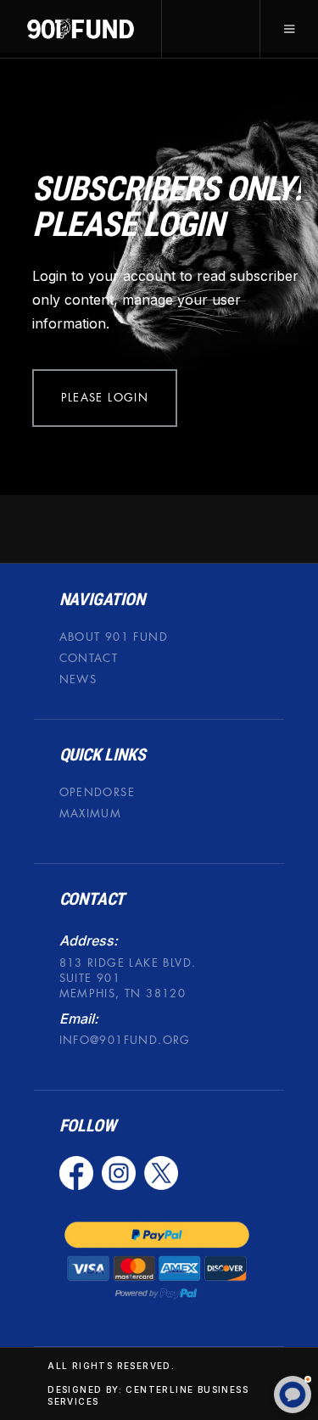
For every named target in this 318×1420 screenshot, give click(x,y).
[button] (288, 29)
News (78, 679)
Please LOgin (105, 397)
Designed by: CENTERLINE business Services (147, 1396)
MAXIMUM (90, 814)
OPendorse (97, 792)
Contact (89, 658)
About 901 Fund (114, 637)
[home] (81, 29)
